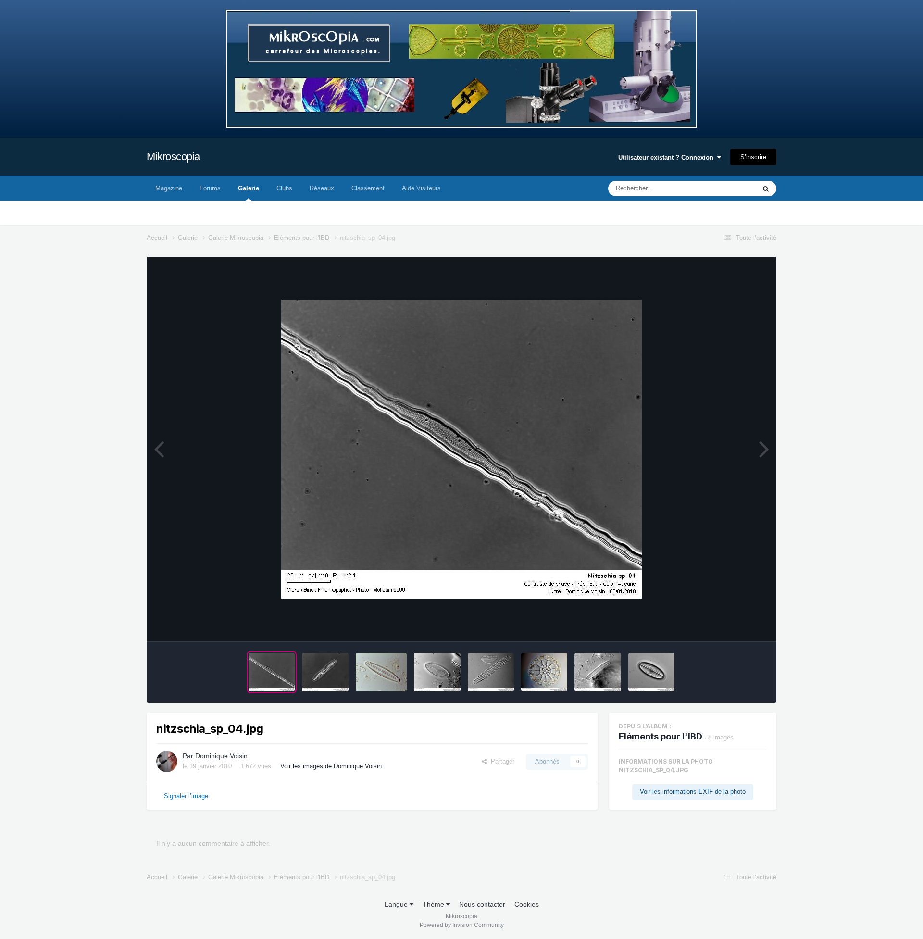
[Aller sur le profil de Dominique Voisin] (166, 761)
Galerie (248, 188)
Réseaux (322, 188)
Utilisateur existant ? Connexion (667, 157)
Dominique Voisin (221, 756)
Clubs (284, 188)
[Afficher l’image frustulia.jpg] (381, 672)
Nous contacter (482, 904)
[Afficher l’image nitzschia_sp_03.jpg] (325, 672)
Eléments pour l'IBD (660, 736)
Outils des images (729, 623)
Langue (397, 904)
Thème (434, 904)
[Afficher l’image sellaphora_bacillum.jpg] (651, 672)
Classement (368, 188)
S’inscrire (753, 157)
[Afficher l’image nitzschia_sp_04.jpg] (272, 672)
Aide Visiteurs (421, 188)
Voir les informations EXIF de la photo (693, 791)
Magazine (168, 188)
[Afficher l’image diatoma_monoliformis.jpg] (491, 672)
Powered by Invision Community (462, 925)
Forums (210, 188)
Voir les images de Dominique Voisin (331, 766)
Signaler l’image (186, 796)
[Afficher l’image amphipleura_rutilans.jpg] (597, 672)
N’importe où (725, 188)
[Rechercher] (765, 188)
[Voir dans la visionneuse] (461, 449)
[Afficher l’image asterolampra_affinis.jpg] (544, 672)
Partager (500, 761)
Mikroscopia (173, 156)
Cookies (526, 904)
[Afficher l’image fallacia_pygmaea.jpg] (437, 672)
